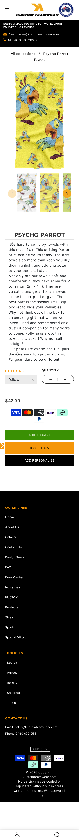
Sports (10, 627)
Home (9, 517)
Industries (12, 587)
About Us (12, 527)
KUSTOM (11, 597)
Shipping (13, 692)
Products (11, 607)
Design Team (14, 557)
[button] (14, 69)
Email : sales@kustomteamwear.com (34, 34)
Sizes (9, 617)
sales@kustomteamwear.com (36, 727)
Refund (12, 682)
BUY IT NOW (39, 448)
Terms (11, 702)
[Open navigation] (10, 9)
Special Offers (15, 637)
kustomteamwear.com (39, 777)
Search (12, 662)
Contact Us (13, 547)
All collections (23, 54)
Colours (11, 537)
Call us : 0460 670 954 (22, 39)
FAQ (8, 567)
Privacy (12, 672)
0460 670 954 (26, 733)
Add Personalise (39, 460)
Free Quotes (14, 577)
